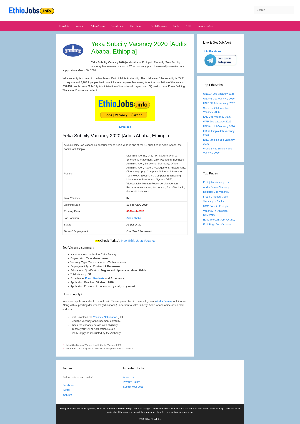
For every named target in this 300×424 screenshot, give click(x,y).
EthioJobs (64, 26)
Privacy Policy (131, 381)
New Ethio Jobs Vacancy (138, 240)
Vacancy (80, 26)
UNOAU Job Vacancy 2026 (219, 126)
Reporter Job (117, 26)
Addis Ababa (133, 218)
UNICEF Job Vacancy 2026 (219, 103)
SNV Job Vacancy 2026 (217, 116)
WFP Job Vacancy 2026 (217, 121)
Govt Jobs (135, 26)
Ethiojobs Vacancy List (216, 182)
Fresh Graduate (159, 26)
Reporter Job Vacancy (216, 191)
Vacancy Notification (105, 317)
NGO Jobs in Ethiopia (216, 206)
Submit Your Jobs (133, 386)
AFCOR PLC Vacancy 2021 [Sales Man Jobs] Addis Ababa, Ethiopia (99, 348)
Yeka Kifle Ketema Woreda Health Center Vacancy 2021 (93, 345)
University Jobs (205, 26)
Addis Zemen (98, 26)
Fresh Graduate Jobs (215, 196)
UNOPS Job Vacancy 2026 (219, 98)
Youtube (67, 394)
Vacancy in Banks (213, 201)
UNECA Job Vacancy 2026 (218, 93)
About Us (128, 377)
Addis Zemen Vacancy (216, 187)
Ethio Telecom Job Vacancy (219, 219)
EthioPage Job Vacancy (217, 224)
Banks (176, 26)
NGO (188, 26)
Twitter (66, 389)
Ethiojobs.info (67, 408)
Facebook (68, 385)
